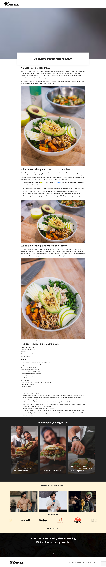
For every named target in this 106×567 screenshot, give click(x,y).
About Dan (78, 4)
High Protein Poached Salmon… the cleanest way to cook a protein (81, 468)
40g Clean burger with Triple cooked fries (22, 470)
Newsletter (65, 4)
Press (99, 4)
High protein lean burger (51, 471)
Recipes (89, 4)
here (65, 340)
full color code (58, 182)
